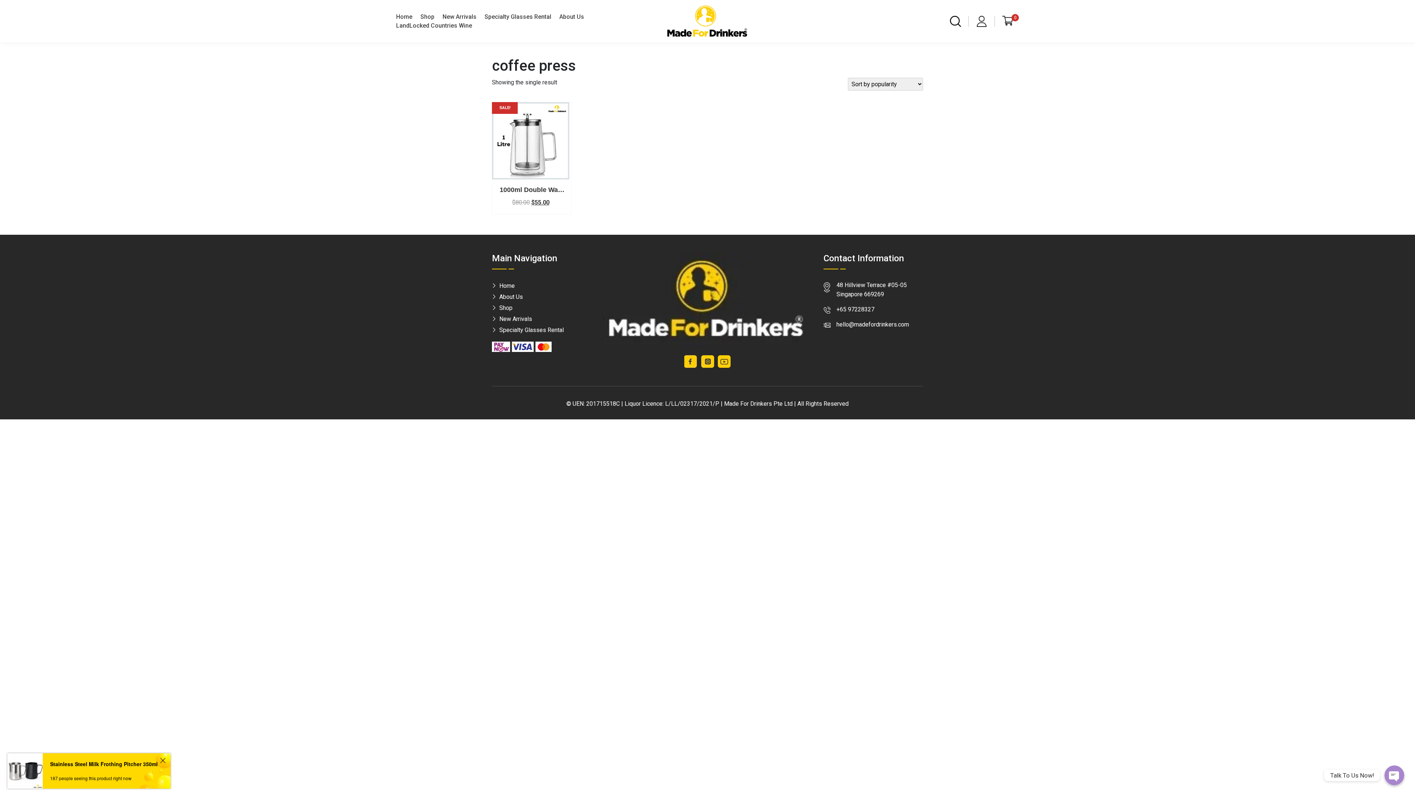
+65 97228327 (855, 309)
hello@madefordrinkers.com (872, 324)
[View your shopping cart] (1007, 20)
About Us (571, 16)
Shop (427, 16)
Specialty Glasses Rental (518, 16)
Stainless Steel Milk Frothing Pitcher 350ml (104, 764)
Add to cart (530, 173)
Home (404, 16)
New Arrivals (459, 16)
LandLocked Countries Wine (434, 25)
